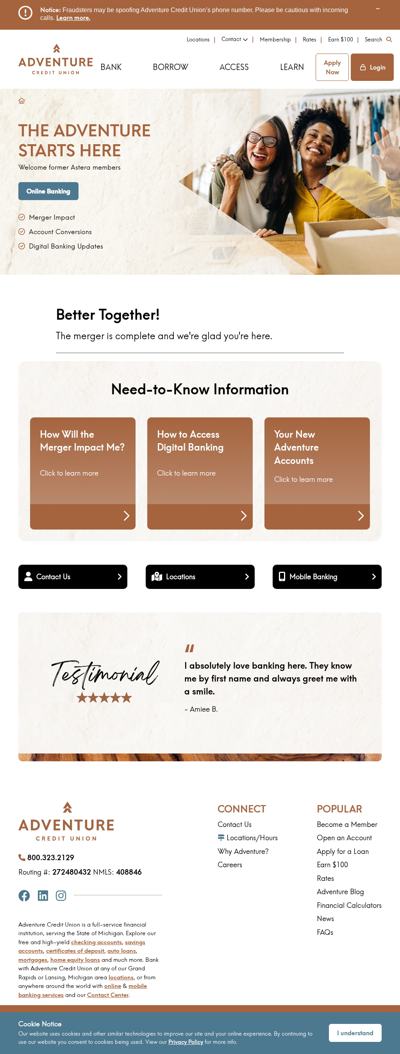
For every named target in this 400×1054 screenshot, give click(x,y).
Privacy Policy (185, 1041)
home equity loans (75, 959)
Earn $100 (340, 39)
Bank (110, 67)
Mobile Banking (313, 576)
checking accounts (96, 942)
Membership (275, 39)
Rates (309, 39)
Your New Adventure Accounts (296, 447)
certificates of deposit (75, 950)
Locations (198, 39)
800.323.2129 (50, 857)
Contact (231, 39)
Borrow (170, 67)
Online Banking (48, 191)
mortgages (32, 959)
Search (373, 39)
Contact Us (53, 576)
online (112, 986)
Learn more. (73, 17)
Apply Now (332, 67)
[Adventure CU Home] (55, 59)
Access (234, 67)
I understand (355, 1033)
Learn (292, 67)
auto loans (121, 950)
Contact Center (108, 995)
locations (121, 977)
